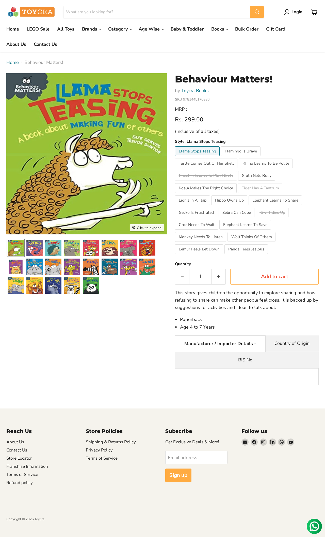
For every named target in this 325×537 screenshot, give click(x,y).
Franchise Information (27, 466)
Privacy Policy (99, 450)
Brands (90, 29)
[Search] (257, 12)
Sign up (178, 475)
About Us (16, 44)
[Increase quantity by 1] (219, 276)
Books (218, 29)
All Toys (65, 29)
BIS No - (247, 360)
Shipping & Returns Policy (111, 442)
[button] (294, 12)
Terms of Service (22, 474)
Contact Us (45, 44)
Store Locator (19, 458)
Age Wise (150, 29)
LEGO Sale (38, 29)
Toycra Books (195, 91)
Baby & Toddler (187, 29)
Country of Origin (292, 343)
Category (118, 29)
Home (12, 29)
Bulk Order (246, 29)
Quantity (183, 264)
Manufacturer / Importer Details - (220, 344)
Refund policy (19, 483)
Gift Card (275, 29)
